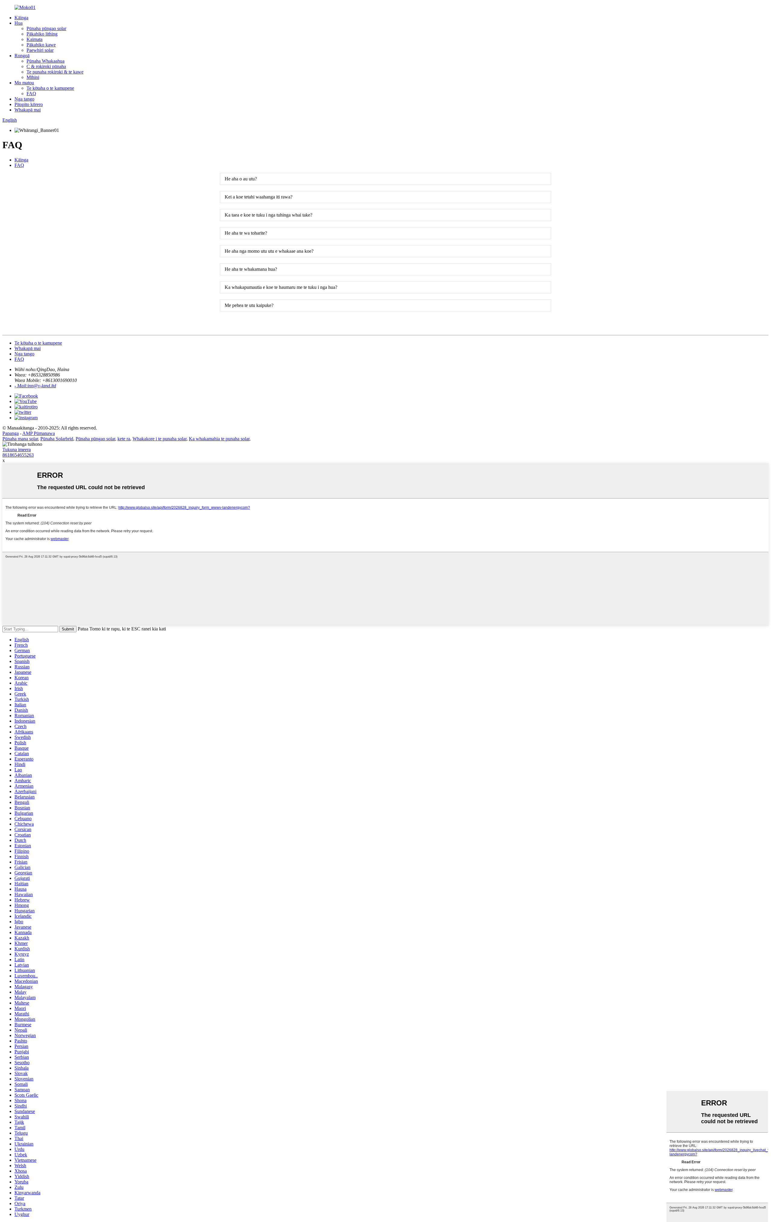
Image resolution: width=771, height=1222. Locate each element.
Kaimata (34, 39)
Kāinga (21, 17)
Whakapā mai (27, 109)
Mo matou (24, 82)
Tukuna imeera (16, 449)
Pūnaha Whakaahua (45, 61)
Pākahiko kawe (41, 44)
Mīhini (33, 77)
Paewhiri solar (40, 50)
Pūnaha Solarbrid (56, 438)
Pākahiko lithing (42, 33)
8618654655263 (18, 455)
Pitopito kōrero (28, 104)
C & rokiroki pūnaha (46, 66)
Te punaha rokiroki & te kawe (55, 71)
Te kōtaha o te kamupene (50, 88)
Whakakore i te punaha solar (159, 438)
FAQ (31, 93)
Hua (18, 23)
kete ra (123, 438)
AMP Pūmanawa (38, 433)
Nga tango (24, 99)
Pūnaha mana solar (20, 438)
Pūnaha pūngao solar (46, 28)
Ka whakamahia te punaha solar (219, 438)
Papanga (10, 433)
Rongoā (22, 55)
